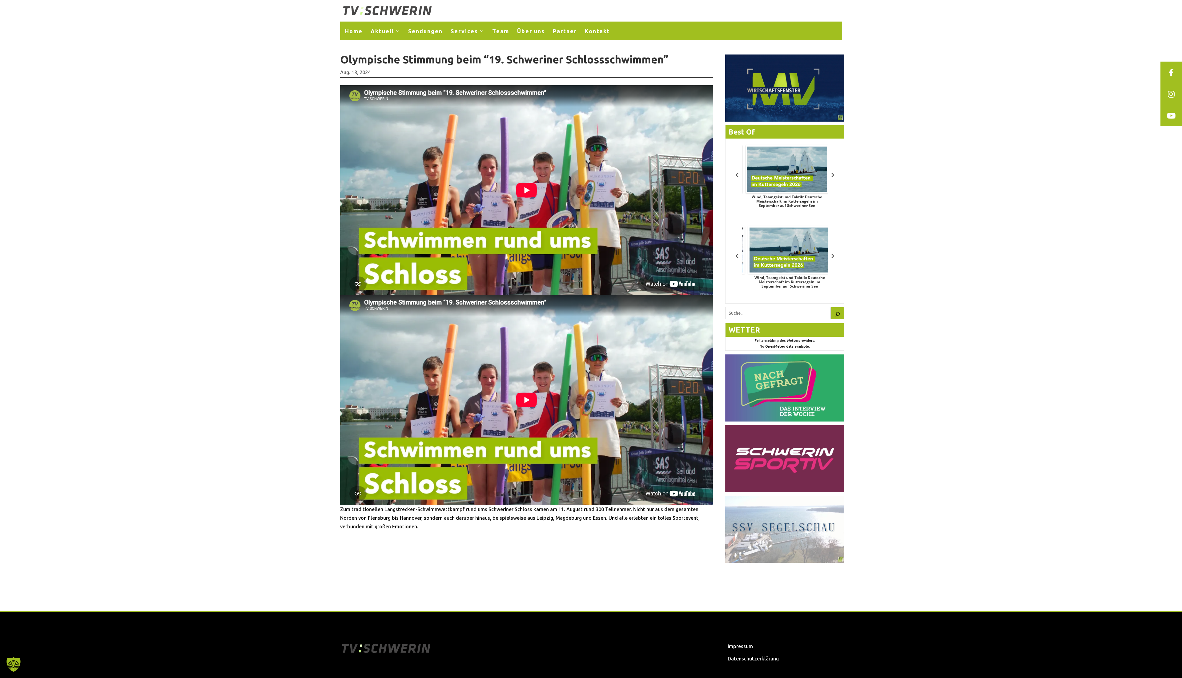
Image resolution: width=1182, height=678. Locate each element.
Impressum (740, 646)
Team (500, 31)
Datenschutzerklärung (753, 658)
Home (354, 31)
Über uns (531, 31)
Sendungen (425, 31)
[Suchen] (837, 313)
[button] (13, 664)
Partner (565, 31)
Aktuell (382, 31)
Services (464, 31)
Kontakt (597, 31)
